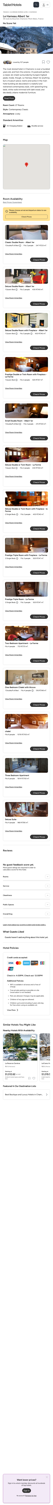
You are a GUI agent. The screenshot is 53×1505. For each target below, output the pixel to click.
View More (11, 1010)
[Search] (36, 4)
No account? (26, 1496)
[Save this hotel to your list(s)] (43, 62)
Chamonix (33, 12)
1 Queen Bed (10, 289)
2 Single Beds (10, 514)
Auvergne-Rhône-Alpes (19, 12)
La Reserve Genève (12, 1063)
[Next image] (49, 44)
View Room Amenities (13, 254)
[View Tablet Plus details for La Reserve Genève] (33, 1037)
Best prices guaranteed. (12, 202)
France (6, 12)
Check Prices (26, 217)
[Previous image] (3, 44)
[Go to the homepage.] (12, 4)
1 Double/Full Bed (11, 245)
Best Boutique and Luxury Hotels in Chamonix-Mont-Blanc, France (24, 1094)
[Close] (47, 1477)
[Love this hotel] (48, 62)
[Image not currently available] (26, 232)
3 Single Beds (10, 558)
